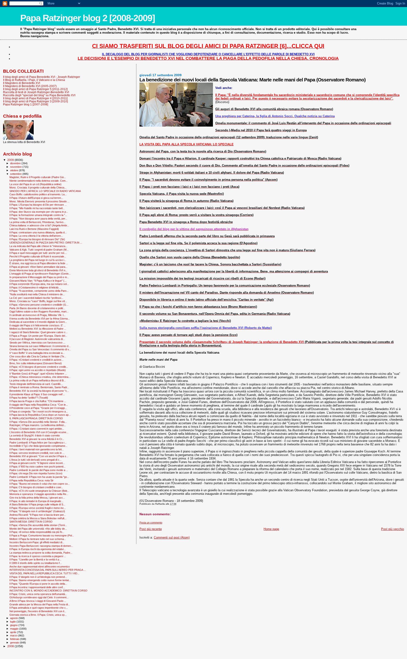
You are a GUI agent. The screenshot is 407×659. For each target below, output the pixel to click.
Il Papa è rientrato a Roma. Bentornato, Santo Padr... (39, 387)
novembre (16, 166)
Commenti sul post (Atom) (172, 537)
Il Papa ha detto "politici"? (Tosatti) (28, 397)
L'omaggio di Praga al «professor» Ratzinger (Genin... (40, 273)
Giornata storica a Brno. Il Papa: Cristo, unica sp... (38, 614)
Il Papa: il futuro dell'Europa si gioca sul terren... (36, 197)
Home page (271, 529)
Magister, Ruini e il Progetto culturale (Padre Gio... (37, 177)
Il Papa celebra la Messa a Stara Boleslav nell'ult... (37, 518)
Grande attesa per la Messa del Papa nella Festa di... (39, 604)
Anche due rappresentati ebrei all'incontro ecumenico (39, 566)
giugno (14, 625)
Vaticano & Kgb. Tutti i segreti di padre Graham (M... (39, 249)
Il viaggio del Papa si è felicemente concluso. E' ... (37, 325)
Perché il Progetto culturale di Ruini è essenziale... (37, 256)
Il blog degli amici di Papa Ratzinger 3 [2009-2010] (35, 101)
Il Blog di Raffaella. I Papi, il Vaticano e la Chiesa (34, 79)
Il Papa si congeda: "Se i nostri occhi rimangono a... (38, 411)
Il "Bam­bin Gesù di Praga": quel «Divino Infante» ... (38, 373)
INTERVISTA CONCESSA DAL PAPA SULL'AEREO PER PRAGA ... (47, 569)
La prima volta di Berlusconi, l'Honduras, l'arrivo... (37, 222)
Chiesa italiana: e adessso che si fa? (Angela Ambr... (39, 225)
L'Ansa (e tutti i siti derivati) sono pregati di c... (35, 459)
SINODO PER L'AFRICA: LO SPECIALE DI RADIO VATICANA (45, 191)
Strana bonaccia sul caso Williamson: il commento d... (39, 346)
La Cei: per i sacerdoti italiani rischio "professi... (36, 297)
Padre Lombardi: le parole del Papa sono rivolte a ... (38, 470)
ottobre (14, 170)
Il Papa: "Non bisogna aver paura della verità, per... (38, 218)
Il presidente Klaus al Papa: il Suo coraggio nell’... (37, 394)
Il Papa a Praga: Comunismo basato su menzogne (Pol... (41, 535)
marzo (14, 635)
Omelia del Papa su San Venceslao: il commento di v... (40, 349)
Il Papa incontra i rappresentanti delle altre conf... (37, 587)
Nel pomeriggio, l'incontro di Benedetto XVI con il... (37, 611)
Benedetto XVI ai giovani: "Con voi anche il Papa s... (38, 456)
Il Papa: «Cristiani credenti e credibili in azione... (36, 359)
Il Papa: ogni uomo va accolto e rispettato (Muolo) (37, 370)
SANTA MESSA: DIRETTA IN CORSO (31, 521)
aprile (13, 632)
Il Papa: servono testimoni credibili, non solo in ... (37, 452)
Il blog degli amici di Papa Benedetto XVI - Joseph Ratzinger (41, 76)
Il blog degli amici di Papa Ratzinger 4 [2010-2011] (35, 98)
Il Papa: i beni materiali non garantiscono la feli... (36, 449)
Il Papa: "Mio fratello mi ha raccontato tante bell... (37, 208)
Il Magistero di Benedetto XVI (21, 82)
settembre (16, 173)
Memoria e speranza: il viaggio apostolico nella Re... (38, 494)
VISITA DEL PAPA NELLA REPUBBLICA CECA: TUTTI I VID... (44, 573)
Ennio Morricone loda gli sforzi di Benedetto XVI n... (38, 270)
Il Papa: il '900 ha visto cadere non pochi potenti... (37, 466)
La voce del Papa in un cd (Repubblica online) (35, 184)
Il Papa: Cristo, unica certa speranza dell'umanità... (38, 594)
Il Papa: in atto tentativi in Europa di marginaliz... (36, 501)
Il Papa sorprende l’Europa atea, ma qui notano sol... (39, 284)
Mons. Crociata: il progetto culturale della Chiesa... (37, 187)
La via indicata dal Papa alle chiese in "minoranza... (38, 246)
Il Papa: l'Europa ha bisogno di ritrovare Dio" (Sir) (37, 239)
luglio (13, 621)
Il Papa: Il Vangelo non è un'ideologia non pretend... (38, 576)
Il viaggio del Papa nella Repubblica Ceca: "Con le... (38, 404)
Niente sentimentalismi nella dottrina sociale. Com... (38, 180)
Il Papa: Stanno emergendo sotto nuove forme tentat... (40, 580)
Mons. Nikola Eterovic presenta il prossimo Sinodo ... (39, 201)
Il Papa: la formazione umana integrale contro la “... (38, 215)
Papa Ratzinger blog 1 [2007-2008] (25, 104)
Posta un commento (150, 522)
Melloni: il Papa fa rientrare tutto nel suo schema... (37, 539)
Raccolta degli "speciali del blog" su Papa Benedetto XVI (39, 95)
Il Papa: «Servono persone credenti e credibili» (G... (38, 304)
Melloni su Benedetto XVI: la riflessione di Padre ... (37, 328)
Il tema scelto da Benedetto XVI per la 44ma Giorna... (39, 318)
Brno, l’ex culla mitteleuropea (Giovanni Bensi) (35, 363)
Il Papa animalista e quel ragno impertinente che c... (38, 607)
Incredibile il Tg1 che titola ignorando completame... (38, 445)
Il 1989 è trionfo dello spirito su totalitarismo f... (35, 563)
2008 (11, 646)
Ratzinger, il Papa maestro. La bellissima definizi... (37, 425)
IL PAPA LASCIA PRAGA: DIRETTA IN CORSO (36, 418)
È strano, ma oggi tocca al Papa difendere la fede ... (38, 263)
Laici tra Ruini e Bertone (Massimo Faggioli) (34, 229)
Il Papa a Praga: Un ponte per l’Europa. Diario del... (38, 335)
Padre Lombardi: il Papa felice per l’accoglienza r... (37, 442)
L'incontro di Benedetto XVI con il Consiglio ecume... (38, 432)
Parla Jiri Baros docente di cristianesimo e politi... (37, 308)
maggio (14, 628)
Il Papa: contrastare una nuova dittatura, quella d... (38, 232)
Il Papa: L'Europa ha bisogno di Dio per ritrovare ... (38, 204)
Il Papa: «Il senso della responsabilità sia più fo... (36, 532)
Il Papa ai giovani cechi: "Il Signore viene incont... (37, 463)
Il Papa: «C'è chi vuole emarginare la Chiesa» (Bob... (39, 490)
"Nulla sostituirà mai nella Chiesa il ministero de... (37, 294)
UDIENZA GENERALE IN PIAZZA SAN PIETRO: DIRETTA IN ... (45, 242)
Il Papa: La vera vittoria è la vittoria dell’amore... (36, 235)
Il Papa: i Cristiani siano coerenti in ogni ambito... (36, 428)
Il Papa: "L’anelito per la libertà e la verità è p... (35, 559)
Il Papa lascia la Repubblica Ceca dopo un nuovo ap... (40, 414)
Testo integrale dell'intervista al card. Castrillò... (36, 384)
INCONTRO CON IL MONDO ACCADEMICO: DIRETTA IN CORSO (48, 590)
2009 (11, 159)
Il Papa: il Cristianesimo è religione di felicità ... (35, 287)
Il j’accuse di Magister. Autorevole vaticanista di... (37, 339)
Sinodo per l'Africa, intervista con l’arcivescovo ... (37, 342)
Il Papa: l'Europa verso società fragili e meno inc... (37, 508)
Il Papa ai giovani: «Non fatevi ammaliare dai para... (38, 266)
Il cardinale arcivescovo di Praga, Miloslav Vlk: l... (37, 315)
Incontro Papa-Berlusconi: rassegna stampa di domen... (41, 545)
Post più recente (150, 529)
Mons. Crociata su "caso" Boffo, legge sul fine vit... (38, 301)
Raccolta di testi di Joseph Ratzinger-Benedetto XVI (36, 92)
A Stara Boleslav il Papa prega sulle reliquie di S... (37, 504)
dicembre (15, 163)
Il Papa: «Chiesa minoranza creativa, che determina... (39, 376)
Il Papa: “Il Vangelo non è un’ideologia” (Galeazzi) (37, 511)
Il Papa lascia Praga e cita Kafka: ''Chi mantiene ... (37, 401)
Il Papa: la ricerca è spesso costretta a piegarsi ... (37, 556)
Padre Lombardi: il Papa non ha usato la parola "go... (39, 476)
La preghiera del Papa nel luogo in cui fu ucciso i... (37, 260)
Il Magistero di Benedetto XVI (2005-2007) (30, 86)
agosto (14, 618)
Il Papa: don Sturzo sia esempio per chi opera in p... (38, 211)
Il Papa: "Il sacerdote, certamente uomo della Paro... (39, 290)
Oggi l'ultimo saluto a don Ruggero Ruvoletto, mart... (39, 311)
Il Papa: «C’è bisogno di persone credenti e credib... (38, 366)
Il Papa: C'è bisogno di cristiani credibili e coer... (36, 487)
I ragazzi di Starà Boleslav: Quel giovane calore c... (38, 332)
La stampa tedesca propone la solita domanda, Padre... (40, 552)
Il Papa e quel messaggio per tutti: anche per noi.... (38, 253)
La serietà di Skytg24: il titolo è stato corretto (34, 435)
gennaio (15, 642)
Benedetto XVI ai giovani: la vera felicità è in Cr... (36, 439)
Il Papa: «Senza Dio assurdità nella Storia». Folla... (38, 421)
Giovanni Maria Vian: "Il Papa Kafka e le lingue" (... (37, 280)
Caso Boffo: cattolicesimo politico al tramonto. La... (38, 194)
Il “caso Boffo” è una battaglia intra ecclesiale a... (37, 352)
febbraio (15, 639)
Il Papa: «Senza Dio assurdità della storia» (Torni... (38, 525)
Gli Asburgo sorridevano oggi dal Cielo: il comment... (39, 597)
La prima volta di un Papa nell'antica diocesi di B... (37, 380)
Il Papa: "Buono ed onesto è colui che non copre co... (39, 483)
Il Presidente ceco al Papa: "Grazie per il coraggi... (38, 408)
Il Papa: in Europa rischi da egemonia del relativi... (37, 549)
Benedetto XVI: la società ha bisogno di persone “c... (39, 390)
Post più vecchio (392, 529)
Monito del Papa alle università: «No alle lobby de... (38, 528)
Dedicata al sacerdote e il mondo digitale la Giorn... (38, 321)
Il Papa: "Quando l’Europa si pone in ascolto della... (38, 583)
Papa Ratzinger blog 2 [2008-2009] (87, 18)
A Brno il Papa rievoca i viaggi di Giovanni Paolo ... (37, 600)
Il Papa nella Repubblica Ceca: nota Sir (31, 480)
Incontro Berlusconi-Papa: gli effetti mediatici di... (36, 542)
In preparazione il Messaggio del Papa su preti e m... (39, 277)
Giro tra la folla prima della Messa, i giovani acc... (37, 497)
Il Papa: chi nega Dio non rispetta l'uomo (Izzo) (35, 473)
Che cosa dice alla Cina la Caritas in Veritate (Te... (37, 356)
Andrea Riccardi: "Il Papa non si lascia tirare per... (37, 514)
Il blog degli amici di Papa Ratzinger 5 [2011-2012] (35, 89)
